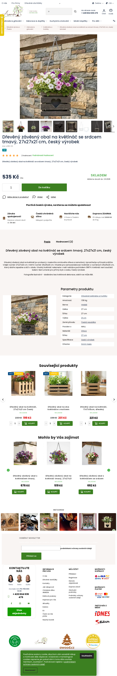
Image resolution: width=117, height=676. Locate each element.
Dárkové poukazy (49, 595)
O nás (4, 3)
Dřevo (83, 329)
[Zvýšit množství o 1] (16, 186)
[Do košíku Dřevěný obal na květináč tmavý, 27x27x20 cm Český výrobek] (98, 421)
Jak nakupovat (47, 586)
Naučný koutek (47, 619)
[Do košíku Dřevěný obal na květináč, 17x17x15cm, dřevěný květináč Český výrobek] (29, 421)
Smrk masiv (85, 342)
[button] (21, 486)
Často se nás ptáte (47, 614)
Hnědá (83, 303)
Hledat (73, 11)
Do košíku (44, 186)
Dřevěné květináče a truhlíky (93, 294)
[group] (21, 468)
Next (113, 398)
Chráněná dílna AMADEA (48, 590)
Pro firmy (16, 3)
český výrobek (86, 338)
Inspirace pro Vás (48, 599)
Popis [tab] (46, 240)
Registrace (72, 575)
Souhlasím (86, 655)
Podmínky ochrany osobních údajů (75, 594)
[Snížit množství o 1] (6, 186)
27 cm (83, 334)
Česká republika (87, 321)
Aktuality (45, 603)
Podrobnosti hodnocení (43, 154)
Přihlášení (71, 571)
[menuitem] (13, 21)
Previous (3, 398)
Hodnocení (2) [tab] (63, 240)
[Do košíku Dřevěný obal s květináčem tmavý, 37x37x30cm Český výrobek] (64, 421)
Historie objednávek (72, 579)
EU (43, 610)
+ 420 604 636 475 (20, 593)
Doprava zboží (73, 584)
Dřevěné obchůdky (33, 3)
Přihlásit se (31, 553)
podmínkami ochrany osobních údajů (75, 546)
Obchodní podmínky (72, 588)
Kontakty (45, 583)
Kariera (45, 606)
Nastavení (29, 670)
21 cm (82, 316)
